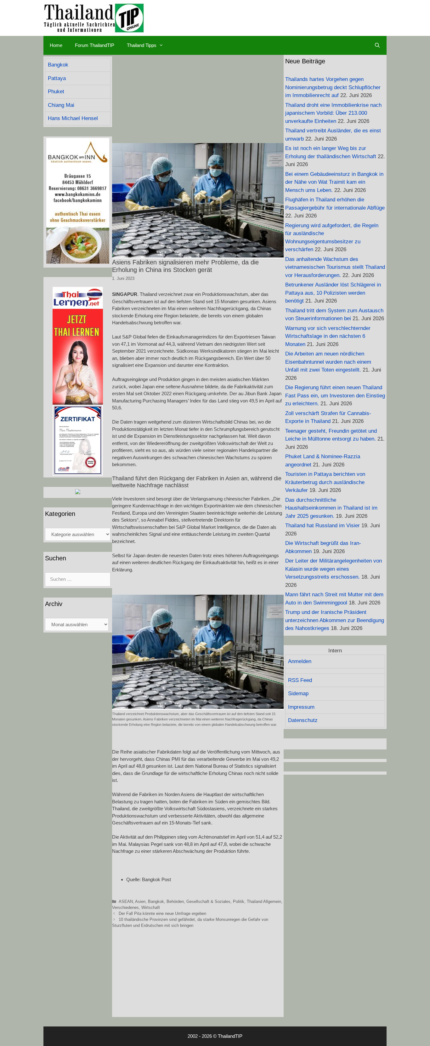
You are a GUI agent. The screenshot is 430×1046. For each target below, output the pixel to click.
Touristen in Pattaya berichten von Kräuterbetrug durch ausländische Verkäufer (325, 482)
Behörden (175, 901)
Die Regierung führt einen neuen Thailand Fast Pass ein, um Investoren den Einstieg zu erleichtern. (335, 395)
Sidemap (298, 693)
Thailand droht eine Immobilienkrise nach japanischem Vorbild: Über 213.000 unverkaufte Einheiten (333, 113)
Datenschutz (303, 720)
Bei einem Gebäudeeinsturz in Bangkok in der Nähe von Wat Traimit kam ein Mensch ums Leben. (334, 182)
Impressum (301, 707)
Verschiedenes (125, 907)
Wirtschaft (150, 907)
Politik (238, 901)
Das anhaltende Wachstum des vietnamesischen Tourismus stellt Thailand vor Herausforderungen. (335, 267)
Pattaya (57, 78)
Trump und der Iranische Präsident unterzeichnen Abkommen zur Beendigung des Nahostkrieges (334, 620)
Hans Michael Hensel (73, 118)
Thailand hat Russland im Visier (322, 526)
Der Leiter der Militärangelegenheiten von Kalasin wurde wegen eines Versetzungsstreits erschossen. (333, 569)
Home (56, 45)
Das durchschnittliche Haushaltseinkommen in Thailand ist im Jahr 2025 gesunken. (331, 508)
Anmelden (299, 661)
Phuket (56, 92)
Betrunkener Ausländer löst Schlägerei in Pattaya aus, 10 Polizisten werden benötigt (333, 293)
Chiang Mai (61, 105)
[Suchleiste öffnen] (377, 45)
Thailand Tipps (141, 45)
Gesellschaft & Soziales (208, 901)
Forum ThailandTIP (94, 45)
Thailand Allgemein (264, 901)
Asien (140, 901)
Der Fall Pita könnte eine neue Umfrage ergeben (162, 913)
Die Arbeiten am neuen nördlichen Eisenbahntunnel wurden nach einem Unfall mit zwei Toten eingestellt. (328, 362)
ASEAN (126, 901)
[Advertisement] (198, 99)
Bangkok (156, 901)
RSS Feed (300, 680)
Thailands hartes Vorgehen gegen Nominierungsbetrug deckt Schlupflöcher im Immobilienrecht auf (333, 87)
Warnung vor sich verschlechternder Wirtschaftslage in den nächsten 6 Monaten (328, 336)
